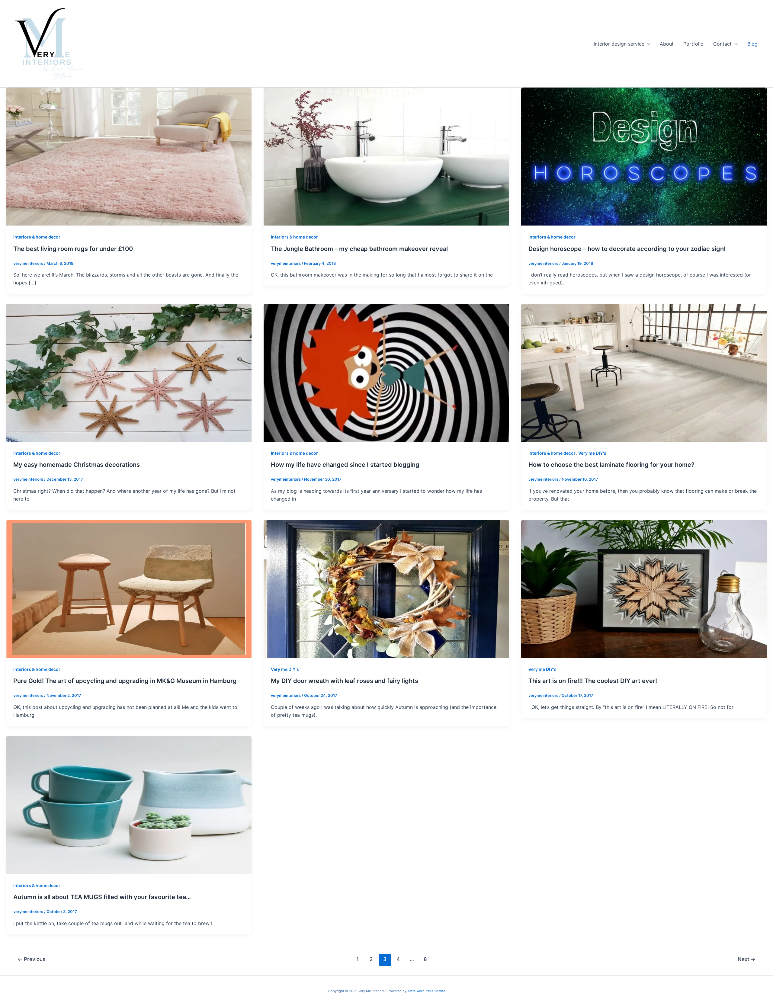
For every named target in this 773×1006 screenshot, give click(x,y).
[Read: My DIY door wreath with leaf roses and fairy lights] (386, 588)
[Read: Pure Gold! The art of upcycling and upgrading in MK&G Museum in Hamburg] (129, 588)
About (667, 44)
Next (746, 959)
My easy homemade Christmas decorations (76, 464)
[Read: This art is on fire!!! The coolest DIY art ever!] (644, 588)
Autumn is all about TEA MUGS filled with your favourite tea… (102, 897)
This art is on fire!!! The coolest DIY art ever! (592, 680)
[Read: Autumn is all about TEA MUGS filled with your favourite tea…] (129, 805)
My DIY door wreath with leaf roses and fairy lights (344, 680)
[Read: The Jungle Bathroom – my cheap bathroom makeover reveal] (386, 156)
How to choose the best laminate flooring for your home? (611, 464)
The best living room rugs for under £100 (73, 248)
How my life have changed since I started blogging (345, 464)
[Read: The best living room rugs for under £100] (129, 156)
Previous (31, 959)
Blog (752, 44)
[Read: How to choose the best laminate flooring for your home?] (644, 372)
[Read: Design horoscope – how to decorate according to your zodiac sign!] (644, 156)
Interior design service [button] (619, 44)
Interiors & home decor (36, 236)
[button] (647, 44)
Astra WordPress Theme (426, 991)
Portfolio (693, 44)
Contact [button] (722, 44)
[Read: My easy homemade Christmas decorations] (129, 372)
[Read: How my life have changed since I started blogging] (386, 372)
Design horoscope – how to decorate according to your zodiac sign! (627, 248)
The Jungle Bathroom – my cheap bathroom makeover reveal (359, 248)
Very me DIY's (592, 453)
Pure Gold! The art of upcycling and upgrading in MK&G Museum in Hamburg (125, 680)
